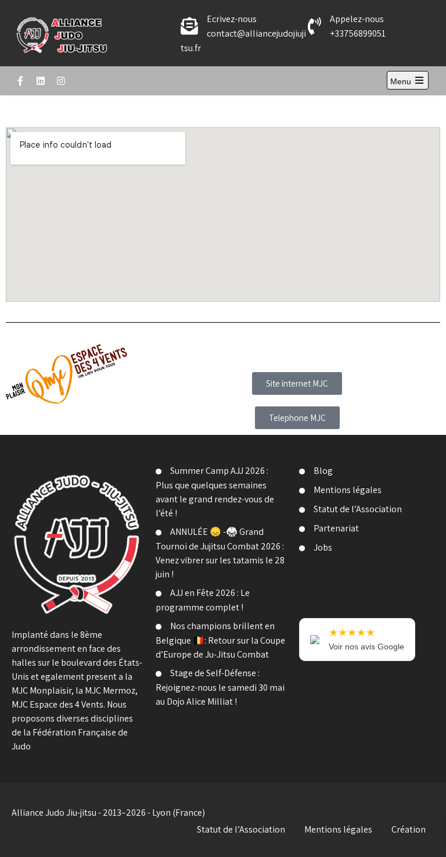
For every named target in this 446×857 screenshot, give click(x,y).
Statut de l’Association (358, 509)
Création (408, 829)
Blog (323, 471)
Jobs (323, 547)
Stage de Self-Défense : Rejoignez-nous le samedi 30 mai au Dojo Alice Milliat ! (220, 687)
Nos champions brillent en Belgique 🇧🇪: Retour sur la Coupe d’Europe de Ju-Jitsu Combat (220, 640)
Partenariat (336, 528)
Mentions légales (348, 490)
